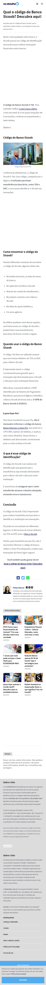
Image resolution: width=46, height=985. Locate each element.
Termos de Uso (8, 953)
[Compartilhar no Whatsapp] (27, 577)
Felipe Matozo (18, 587)
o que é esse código (28, 108)
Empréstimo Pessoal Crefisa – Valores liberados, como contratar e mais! (33, 631)
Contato (6, 928)
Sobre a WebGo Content (11, 940)
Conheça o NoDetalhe (10, 922)
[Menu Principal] (37, 4)
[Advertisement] (23, 77)
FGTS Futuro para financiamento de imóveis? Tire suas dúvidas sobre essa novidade (11, 632)
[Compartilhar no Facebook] (18, 577)
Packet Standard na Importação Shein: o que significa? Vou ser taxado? (34, 688)
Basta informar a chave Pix (15, 427)
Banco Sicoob (30, 534)
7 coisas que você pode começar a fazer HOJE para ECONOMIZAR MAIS (12, 659)
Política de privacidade (18, 974)
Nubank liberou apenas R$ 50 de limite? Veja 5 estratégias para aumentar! (31, 660)
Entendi (23, 980)
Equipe (5, 934)
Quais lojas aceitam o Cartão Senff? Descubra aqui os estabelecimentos (12, 688)
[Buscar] (42, 4)
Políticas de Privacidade (11, 947)
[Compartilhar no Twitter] (23, 577)
